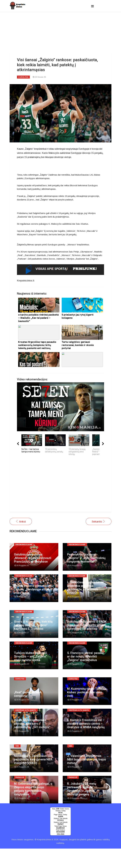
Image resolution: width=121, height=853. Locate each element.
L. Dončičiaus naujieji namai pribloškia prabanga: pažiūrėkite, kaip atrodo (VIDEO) (85, 587)
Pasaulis (19, 777)
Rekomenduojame (23, 545)
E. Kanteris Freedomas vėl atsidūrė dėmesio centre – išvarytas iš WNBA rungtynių (86, 723)
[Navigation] (92, 6)
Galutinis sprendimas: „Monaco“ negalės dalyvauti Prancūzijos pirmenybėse (32, 558)
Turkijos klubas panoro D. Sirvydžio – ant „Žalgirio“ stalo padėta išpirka (31, 656)
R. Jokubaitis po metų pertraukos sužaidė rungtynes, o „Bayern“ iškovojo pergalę (81, 789)
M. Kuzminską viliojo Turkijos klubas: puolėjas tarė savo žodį (86, 692)
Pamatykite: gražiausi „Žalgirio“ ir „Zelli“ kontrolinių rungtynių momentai (86, 558)
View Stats (60, 834)
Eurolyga (23, 77)
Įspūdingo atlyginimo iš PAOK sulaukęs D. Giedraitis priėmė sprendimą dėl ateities (87, 625)
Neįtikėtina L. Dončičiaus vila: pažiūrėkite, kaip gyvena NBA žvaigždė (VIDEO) (33, 759)
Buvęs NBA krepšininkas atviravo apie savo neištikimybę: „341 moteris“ (32, 723)
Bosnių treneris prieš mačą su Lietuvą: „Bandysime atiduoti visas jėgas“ (33, 589)
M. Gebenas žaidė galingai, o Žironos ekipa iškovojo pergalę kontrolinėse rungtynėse (33, 789)
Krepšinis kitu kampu (25, 710)
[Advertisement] (60, 485)
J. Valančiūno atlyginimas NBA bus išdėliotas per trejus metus (86, 759)
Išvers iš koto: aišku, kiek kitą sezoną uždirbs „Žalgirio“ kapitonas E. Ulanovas (33, 625)
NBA (17, 746)
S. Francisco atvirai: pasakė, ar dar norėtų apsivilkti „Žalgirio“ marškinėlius (85, 656)
